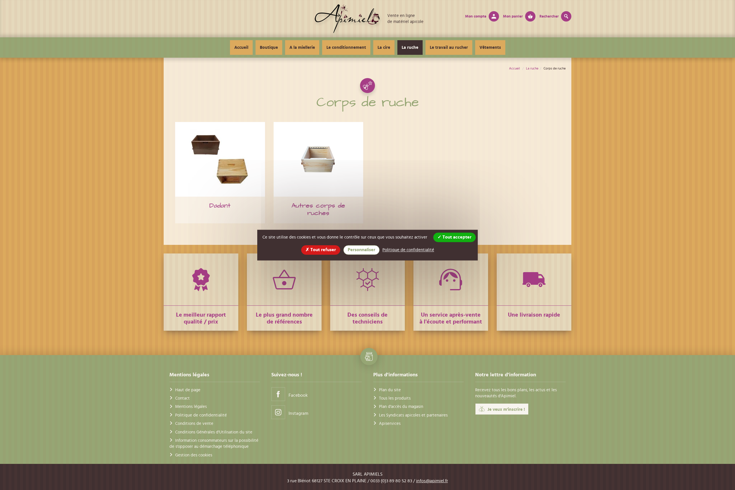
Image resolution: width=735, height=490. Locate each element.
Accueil (241, 47)
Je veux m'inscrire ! (506, 409)
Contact (182, 398)
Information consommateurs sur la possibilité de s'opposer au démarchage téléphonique (213, 443)
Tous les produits (395, 398)
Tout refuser (322, 249)
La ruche (410, 47)
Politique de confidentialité (201, 415)
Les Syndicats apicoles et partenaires (413, 415)
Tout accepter (456, 237)
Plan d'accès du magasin (401, 406)
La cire (384, 47)
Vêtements (490, 47)
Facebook (298, 395)
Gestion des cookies (193, 455)
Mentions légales (191, 406)
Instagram (298, 413)
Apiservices (390, 423)
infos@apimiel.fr (432, 481)
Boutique (269, 47)
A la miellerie (302, 47)
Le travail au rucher (449, 47)
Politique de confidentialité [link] (408, 250)
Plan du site (390, 390)
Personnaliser (361, 249)
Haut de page (187, 390)
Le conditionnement (346, 47)
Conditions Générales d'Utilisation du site (213, 432)
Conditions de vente (194, 423)
